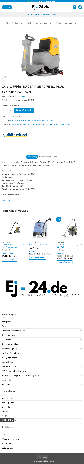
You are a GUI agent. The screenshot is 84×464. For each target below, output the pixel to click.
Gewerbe (37, 124)
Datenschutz (7, 448)
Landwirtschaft (53, 124)
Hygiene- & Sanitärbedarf (12, 353)
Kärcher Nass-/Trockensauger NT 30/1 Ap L (69, 246)
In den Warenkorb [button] (9, 260)
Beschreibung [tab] (32, 157)
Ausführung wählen (37, 258)
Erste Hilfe (6, 380)
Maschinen (19, 23)
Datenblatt (6, 200)
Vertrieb (67, 124)
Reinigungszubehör (10, 344)
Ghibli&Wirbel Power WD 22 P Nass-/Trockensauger (13, 246)
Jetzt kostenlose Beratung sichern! (43, 14)
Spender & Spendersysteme (13, 331)
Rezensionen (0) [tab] (45, 157)
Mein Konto (7, 398)
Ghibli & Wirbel (7, 254)
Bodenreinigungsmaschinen (40, 23)
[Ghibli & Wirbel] (15, 134)
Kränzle (32, 251)
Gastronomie (15, 124)
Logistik (61, 124)
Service (5, 411)
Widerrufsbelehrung (10, 439)
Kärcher (60, 254)
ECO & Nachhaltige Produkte (14, 371)
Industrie (44, 124)
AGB (4, 434)
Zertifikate (6, 416)
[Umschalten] (81, 326)
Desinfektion (7, 362)
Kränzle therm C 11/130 (38, 245)
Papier (4, 326)
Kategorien (6, 322)
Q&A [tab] (55, 157)
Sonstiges (6, 384)
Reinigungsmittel (9, 335)
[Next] (82, 241)
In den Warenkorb (23, 110)
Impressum (6, 443)
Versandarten (7, 407)
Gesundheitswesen (27, 124)
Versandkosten (23, 96)
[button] (7, 7)
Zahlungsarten (8, 403)
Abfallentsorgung (9, 348)
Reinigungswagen (9, 357)
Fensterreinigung (9, 366)
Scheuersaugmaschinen (67, 23)
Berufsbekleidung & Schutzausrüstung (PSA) (20, 375)
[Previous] (1, 241)
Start (8, 23)
